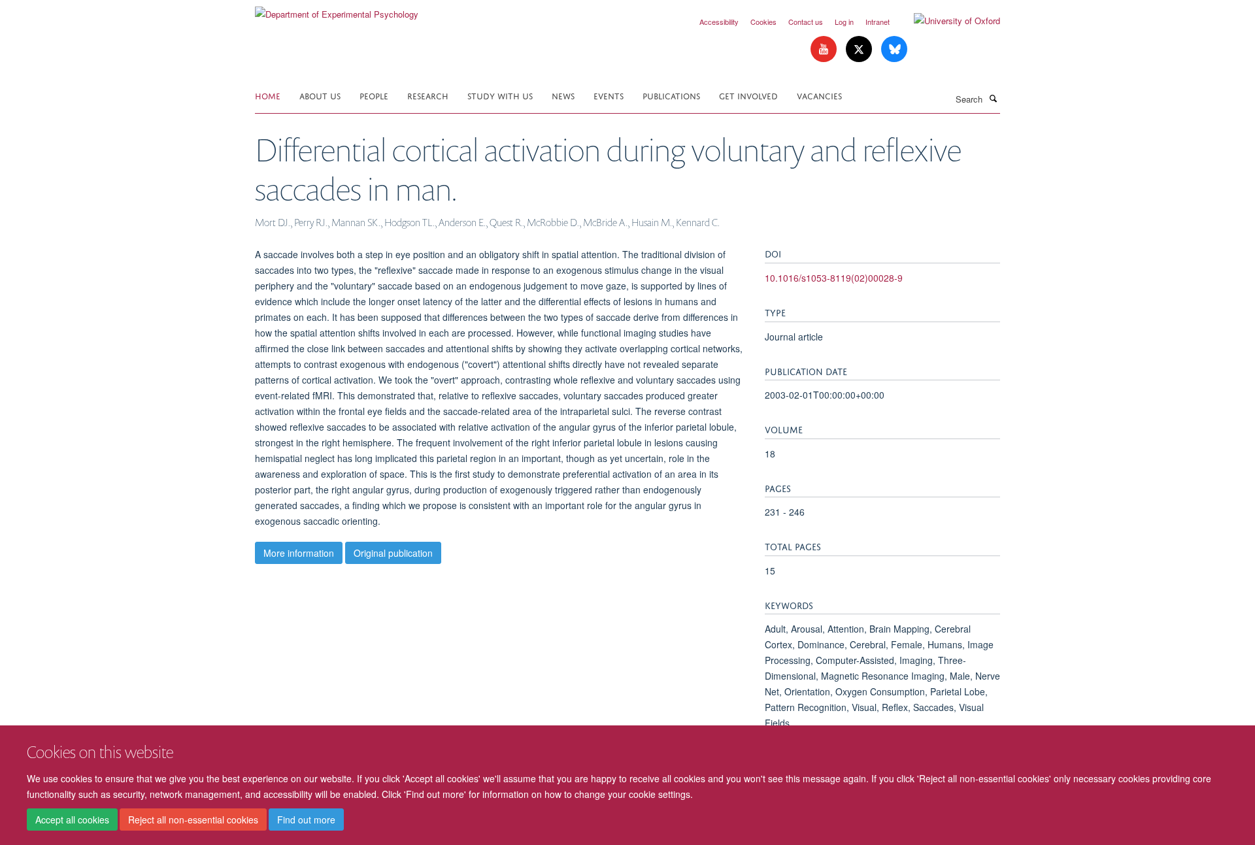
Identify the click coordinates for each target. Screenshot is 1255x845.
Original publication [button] (393, 552)
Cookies (763, 21)
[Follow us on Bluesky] (894, 49)
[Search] (993, 98)
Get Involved (748, 95)
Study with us (500, 95)
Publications (671, 95)
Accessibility (719, 21)
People (374, 95)
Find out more (306, 819)
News (563, 95)
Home (267, 95)
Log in (844, 21)
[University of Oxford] (947, 21)
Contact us (805, 21)
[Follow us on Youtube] (825, 49)
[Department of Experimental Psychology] (336, 9)
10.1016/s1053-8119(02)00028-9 (834, 277)
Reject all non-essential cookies (193, 819)
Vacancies (819, 95)
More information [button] (298, 552)
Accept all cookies (72, 819)
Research (427, 95)
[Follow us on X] (860, 49)
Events (609, 95)
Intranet (877, 21)
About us (320, 95)
